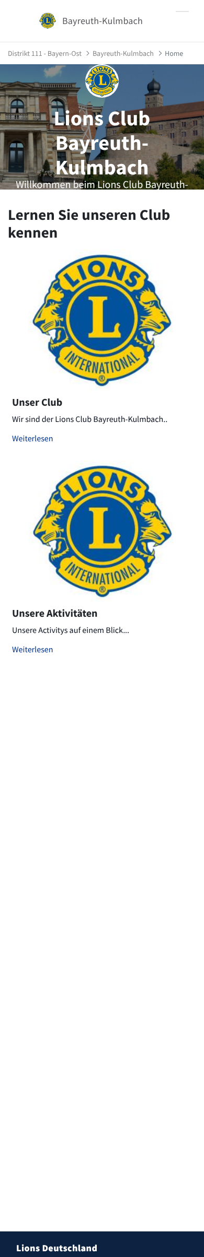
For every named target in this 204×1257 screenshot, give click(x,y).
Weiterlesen (32, 438)
